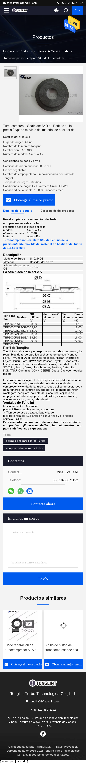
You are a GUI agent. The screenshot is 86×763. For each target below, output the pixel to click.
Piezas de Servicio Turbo (53, 51)
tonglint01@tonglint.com (22, 2)
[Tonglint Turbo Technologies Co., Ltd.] (20, 10)
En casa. (9, 51)
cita (77, 10)
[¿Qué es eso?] (20, 491)
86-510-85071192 (71, 2)
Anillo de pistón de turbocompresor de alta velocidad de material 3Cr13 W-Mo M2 (21, 647)
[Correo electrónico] (29, 491)
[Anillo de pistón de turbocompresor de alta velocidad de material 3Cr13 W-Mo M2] (22, 625)
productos (26, 51)
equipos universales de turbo (24, 448)
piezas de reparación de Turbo (25, 440)
